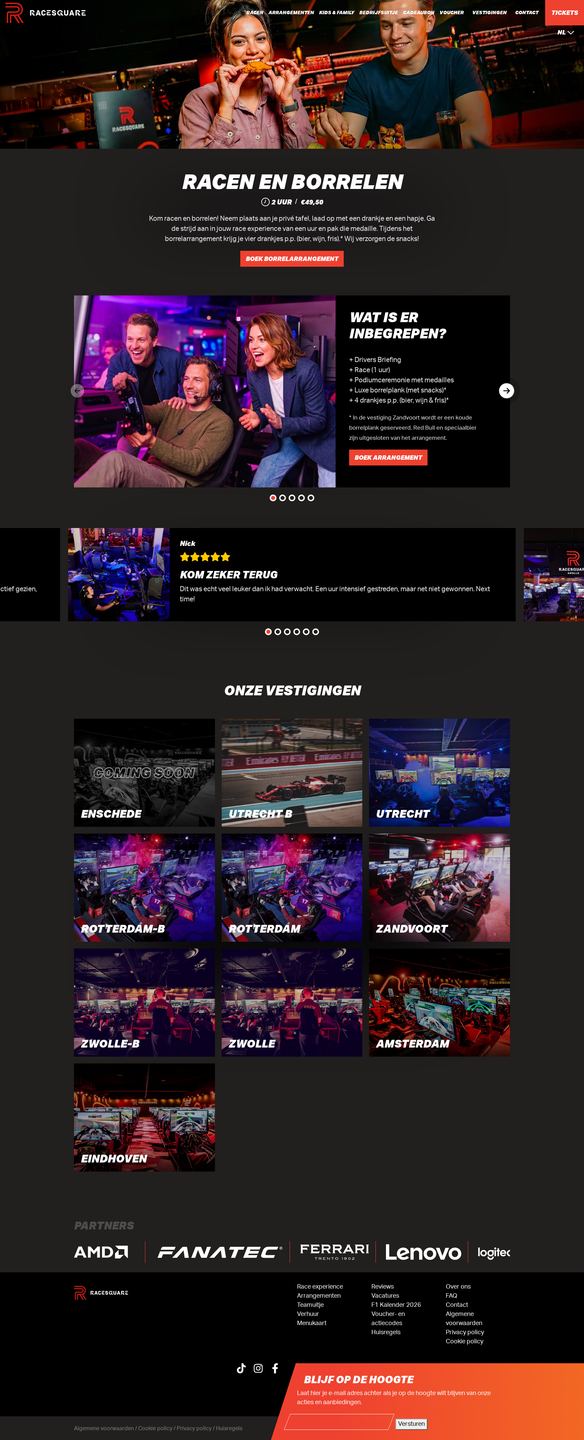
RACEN (254, 12)
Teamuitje (310, 1305)
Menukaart (311, 1323)
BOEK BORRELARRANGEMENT (292, 259)
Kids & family (336, 12)
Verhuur (308, 1314)
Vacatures (385, 1296)
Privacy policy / (196, 1428)
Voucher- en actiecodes (388, 1318)
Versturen (411, 1424)
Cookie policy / (157, 1428)
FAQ (451, 1296)
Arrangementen (291, 12)
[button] (506, 391)
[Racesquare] (45, 13)
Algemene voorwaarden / (106, 1428)
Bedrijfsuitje (378, 12)
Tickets (564, 12)
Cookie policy (464, 1342)
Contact (526, 12)
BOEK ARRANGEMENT (388, 457)
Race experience (320, 1287)
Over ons (458, 1287)
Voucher (451, 12)
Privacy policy (465, 1332)
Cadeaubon (418, 12)
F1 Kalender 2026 (396, 1305)
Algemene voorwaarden (464, 1318)
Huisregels (385, 1332)
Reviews (382, 1287)
